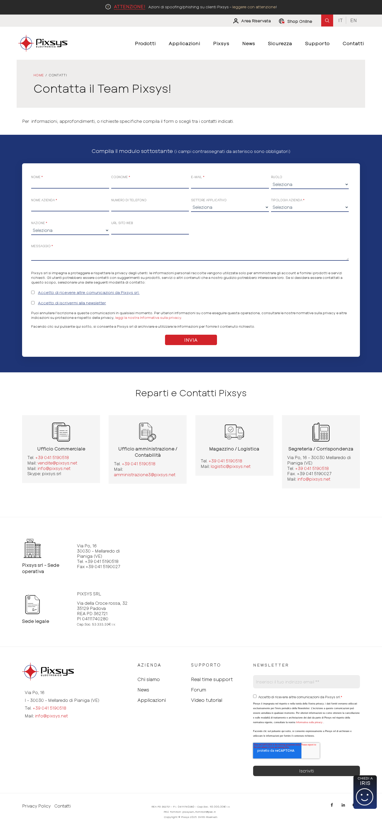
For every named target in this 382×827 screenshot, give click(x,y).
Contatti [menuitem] (353, 43)
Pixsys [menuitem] (221, 43)
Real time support (212, 679)
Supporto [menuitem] (317, 43)
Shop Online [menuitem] (299, 21)
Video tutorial (206, 700)
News (143, 689)
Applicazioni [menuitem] (184, 43)
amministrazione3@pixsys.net (144, 474)
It (340, 20)
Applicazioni (151, 700)
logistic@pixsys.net (231, 466)
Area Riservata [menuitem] (256, 20)
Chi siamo (148, 679)
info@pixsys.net (53, 468)
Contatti (62, 806)
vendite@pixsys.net (57, 462)
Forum (198, 689)
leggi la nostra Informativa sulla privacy (148, 317)
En (353, 20)
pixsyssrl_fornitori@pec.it (199, 811)
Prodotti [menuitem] (145, 43)
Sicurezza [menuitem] (280, 43)
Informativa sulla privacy (309, 722)
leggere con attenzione (254, 7)
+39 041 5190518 (52, 457)
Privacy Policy (36, 806)
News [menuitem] (248, 43)
